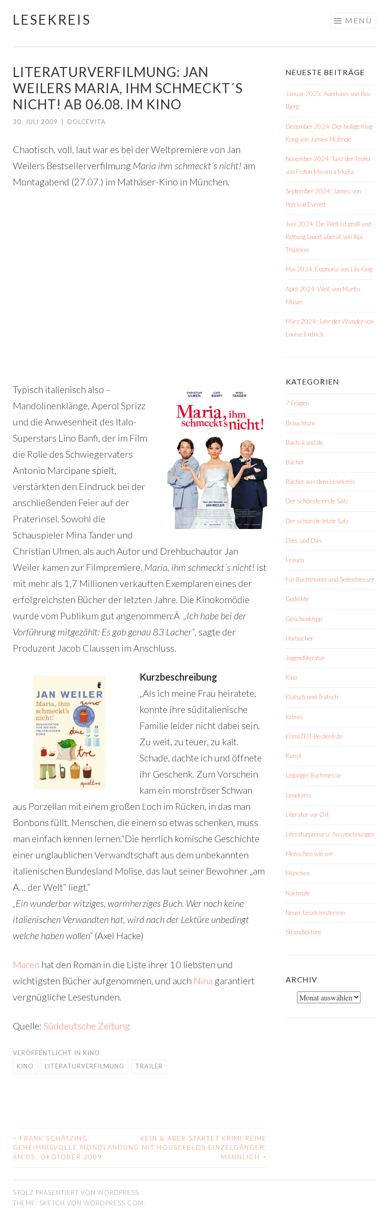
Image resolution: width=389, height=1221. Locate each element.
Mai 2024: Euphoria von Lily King (329, 269)
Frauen (295, 560)
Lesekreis (52, 19)
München (298, 873)
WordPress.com (113, 1203)
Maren (26, 964)
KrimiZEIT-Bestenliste (314, 736)
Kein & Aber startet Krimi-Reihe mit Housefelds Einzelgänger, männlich (203, 1147)
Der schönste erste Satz (317, 501)
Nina (203, 980)
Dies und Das (304, 540)
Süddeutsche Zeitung (87, 1025)
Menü (358, 20)
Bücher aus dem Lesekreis (320, 481)
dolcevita (86, 121)
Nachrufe (298, 893)
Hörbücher (299, 638)
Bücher (295, 462)
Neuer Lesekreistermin (315, 912)
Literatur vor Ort (307, 814)
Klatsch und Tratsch (312, 697)
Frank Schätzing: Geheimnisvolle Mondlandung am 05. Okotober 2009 (76, 1147)
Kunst (293, 756)
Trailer (149, 1066)
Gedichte (297, 599)
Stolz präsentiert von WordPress (76, 1192)
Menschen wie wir (309, 853)
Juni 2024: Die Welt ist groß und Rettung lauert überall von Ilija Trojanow (328, 236)
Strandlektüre (303, 932)
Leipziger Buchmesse (313, 775)
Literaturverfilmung (84, 1066)
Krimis (294, 717)
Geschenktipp (304, 619)
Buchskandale (304, 442)
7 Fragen (297, 403)
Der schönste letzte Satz (317, 521)
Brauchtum (300, 423)
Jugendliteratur (305, 658)
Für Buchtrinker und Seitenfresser (330, 579)
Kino (91, 1053)
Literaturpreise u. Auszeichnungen (330, 834)
